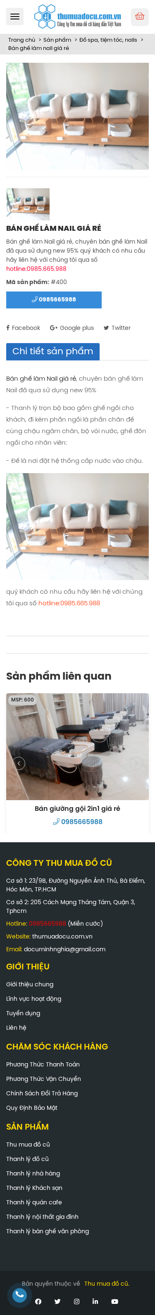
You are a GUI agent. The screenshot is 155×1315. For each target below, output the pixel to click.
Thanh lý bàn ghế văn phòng (47, 1232)
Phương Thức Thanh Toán (43, 1065)
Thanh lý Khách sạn (34, 1188)
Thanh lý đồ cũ (27, 1159)
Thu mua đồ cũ (28, 1145)
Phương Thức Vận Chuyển (43, 1079)
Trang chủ (21, 40)
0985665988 (57, 300)
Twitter (120, 328)
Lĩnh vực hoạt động (33, 999)
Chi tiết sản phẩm (52, 352)
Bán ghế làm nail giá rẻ (38, 48)
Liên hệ (16, 1028)
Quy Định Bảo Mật (31, 1108)
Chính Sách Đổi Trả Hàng (42, 1094)
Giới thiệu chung (29, 985)
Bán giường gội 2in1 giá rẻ (77, 809)
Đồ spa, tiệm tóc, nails (108, 40)
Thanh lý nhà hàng (33, 1174)
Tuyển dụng (23, 1014)
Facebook (25, 328)
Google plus (76, 328)
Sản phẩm (57, 40)
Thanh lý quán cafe (34, 1203)
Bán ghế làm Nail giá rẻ (41, 379)
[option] (77, 116)
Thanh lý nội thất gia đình (42, 1217)
